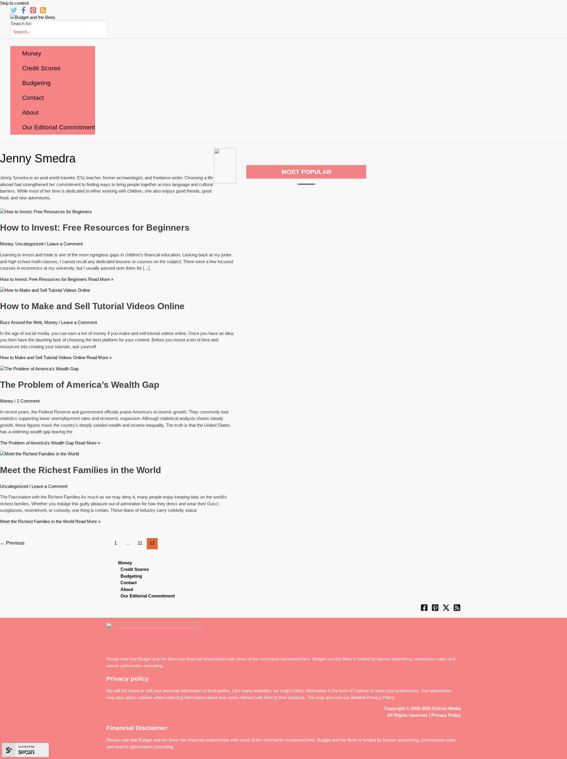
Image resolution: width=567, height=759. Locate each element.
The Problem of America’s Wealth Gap (79, 385)
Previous (12, 542)
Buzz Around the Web (21, 322)
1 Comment (28, 400)
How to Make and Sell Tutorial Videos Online (92, 306)
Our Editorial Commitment (147, 595)
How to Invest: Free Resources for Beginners (95, 227)
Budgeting (131, 576)
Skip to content (14, 3)
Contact (128, 582)
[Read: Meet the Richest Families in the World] (39, 453)
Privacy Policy (380, 697)
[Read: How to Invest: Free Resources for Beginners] (46, 211)
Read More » (56, 279)
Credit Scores (134, 569)
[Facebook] (23, 11)
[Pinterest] (33, 11)
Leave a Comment (65, 243)
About (126, 589)
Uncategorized (29, 243)
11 (140, 542)
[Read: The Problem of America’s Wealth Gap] (39, 368)
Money (6, 243)
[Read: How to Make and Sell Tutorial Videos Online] (45, 290)
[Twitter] (13, 11)
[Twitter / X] (446, 609)
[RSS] (43, 11)
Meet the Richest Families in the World (80, 470)
